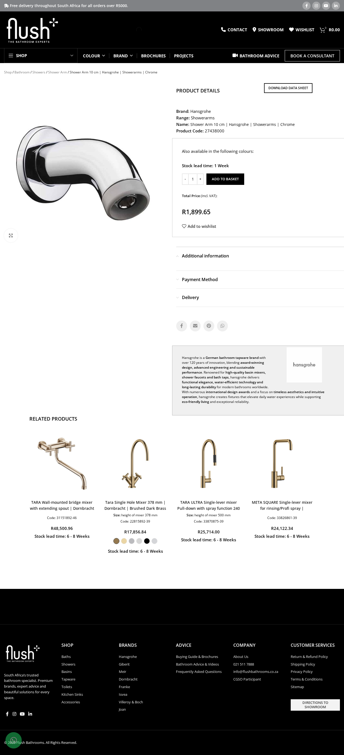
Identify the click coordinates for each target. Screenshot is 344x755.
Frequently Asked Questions (199, 671)
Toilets (66, 686)
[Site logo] (32, 29)
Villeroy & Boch (131, 702)
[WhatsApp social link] (222, 326)
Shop (8, 72)
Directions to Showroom (315, 704)
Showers (38, 72)
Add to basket (225, 178)
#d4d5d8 (154, 541)
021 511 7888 (243, 664)
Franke (124, 686)
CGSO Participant (247, 679)
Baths (66, 656)
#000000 (147, 541)
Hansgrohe (128, 656)
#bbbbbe (131, 541)
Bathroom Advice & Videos (197, 664)
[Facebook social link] (306, 6)
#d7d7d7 (139, 541)
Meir (122, 671)
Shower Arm (57, 72)
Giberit (124, 664)
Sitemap (297, 686)
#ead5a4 (124, 541)
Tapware (68, 679)
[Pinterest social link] (208, 326)
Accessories (70, 702)
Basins (66, 671)
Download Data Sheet (288, 88)
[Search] (134, 29)
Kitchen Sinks (72, 694)
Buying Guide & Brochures (197, 656)
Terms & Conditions (307, 679)
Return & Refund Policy (309, 656)
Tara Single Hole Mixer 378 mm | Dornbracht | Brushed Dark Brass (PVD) (135, 508)
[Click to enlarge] (11, 235)
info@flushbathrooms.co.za (255, 671)
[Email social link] (195, 326)
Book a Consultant (312, 55)
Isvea (123, 694)
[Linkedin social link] (336, 6)
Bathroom (22, 72)
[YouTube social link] (326, 6)
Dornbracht (128, 679)
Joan (122, 709)
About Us (240, 656)
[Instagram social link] (316, 6)
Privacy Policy (302, 671)
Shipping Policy (303, 664)
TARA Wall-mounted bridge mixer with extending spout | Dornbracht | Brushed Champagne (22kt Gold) (62, 508)
